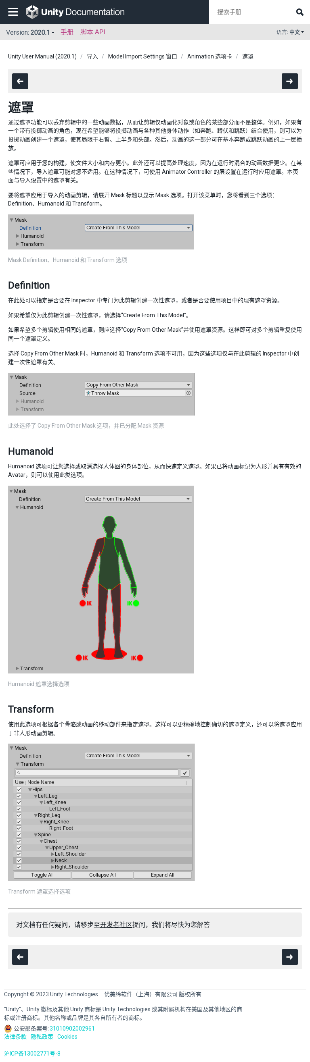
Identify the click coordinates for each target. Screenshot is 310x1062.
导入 (92, 56)
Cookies (67, 1036)
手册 (67, 32)
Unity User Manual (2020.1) (42, 56)
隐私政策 (42, 1036)
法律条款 (15, 1036)
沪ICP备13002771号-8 (32, 1053)
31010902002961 (72, 1028)
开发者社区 (116, 925)
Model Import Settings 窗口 (142, 56)
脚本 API (92, 32)
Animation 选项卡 (209, 56)
